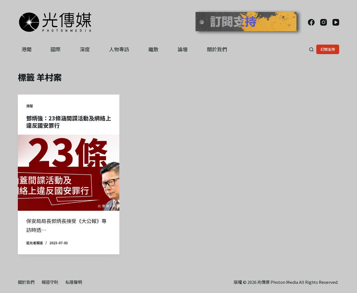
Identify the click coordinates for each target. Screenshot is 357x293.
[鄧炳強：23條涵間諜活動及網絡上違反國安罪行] (68, 173)
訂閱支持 (327, 49)
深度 (85, 49)
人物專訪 (119, 49)
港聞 (26, 49)
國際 (55, 49)
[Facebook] (311, 22)
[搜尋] (311, 49)
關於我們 (217, 49)
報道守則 (50, 282)
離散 (153, 49)
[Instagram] (323, 22)
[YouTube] (335, 22)
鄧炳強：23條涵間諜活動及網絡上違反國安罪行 (68, 121)
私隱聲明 (73, 282)
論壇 (183, 49)
